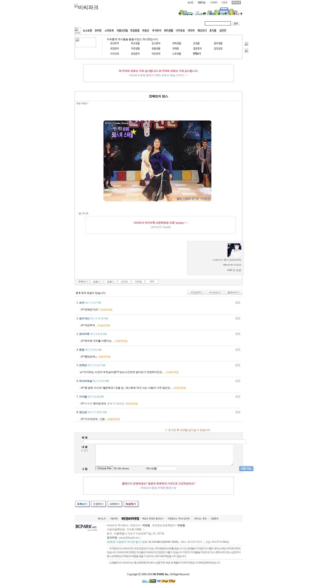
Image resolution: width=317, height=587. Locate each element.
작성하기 (131, 504)
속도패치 (103, 23)
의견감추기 (196, 292)
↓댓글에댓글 (105, 309)
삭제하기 (114, 504)
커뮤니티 (85, 23)
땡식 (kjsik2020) (232, 259)
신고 (237, 302)
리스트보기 (215, 292)
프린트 (124, 281)
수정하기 (98, 504)
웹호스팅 (121, 23)
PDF (152, 281)
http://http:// (82, 103)
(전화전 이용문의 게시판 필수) (124, 541)
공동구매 (139, 23)
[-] (86, 450)
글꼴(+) (97, 281)
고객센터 (157, 23)
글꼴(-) (110, 281)
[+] (83, 450)
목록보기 (83, 281)
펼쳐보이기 (233, 292)
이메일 (138, 281)
